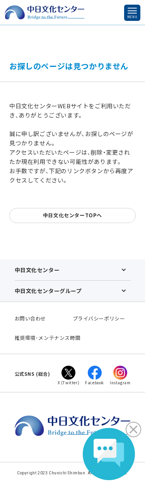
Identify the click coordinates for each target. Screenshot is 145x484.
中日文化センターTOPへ (72, 215)
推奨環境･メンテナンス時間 (48, 337)
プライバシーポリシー (99, 318)
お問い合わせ (30, 318)
